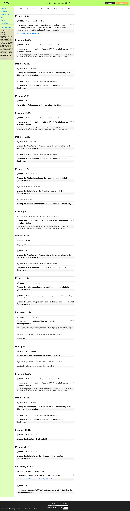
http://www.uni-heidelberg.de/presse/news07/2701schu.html (35, 479)
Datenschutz (36, 509)
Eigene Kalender (6, 14)
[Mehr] (72, 24)
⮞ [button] (74, 9)
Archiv (3, 17)
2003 (21, 9)
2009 (61, 9)
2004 (28, 9)
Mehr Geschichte (4, 58)
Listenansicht (5, 11)
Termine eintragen (6, 27)
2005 (35, 9)
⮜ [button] (15, 9)
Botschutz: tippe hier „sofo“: (55, 507)
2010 (68, 9)
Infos (67, 503)
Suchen (3, 20)
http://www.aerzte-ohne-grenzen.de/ (28, 33)
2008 (55, 9)
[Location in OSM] (27, 334)
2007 (48, 9)
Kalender (3, 8)
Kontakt (27, 509)
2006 (41, 9)
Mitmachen (4, 23)
